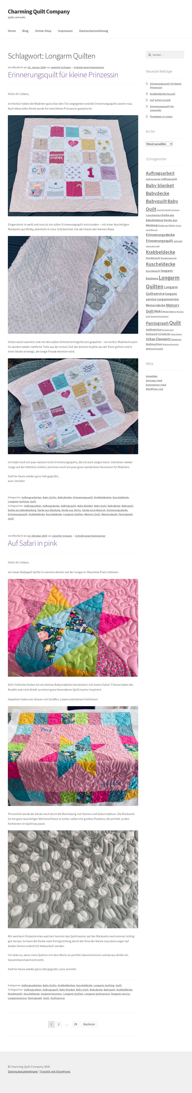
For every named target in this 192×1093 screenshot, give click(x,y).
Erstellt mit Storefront (55, 1071)
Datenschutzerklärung (93, 31)
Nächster (89, 1024)
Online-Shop (43, 31)
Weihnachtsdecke (171, 344)
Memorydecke (109, 514)
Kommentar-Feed (156, 384)
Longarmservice (17, 998)
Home (12, 31)
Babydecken (65, 497)
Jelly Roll (177, 241)
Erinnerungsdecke (117, 510)
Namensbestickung (159, 316)
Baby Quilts (49, 497)
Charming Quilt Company (39, 11)
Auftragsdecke (51, 505)
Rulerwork (152, 334)
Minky (158, 311)
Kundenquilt (15, 993)
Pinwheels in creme (161, 116)
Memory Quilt (92, 514)
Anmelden (152, 376)
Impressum (65, 31)
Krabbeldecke (37, 514)
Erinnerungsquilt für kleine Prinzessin (63, 74)
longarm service (120, 993)
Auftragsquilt (68, 505)
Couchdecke (153, 215)
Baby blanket (85, 505)
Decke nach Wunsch (93, 510)
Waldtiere (176, 339)
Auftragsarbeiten (31, 497)
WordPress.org (154, 389)
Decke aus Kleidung (49, 510)
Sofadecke (164, 334)
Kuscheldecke (121, 497)
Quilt (33, 501)
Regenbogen (168, 330)
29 (75, 1024)
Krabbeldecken (102, 497)
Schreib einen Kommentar (89, 67)
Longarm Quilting (18, 501)
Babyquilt (127, 505)
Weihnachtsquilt (154, 348)
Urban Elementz (158, 339)
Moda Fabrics (169, 311)
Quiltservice (57, 998)
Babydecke (114, 505)
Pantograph (126, 514)
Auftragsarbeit (32, 505)
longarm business (51, 993)
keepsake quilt (153, 246)
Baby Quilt (100, 505)
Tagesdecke (176, 334)
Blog (25, 31)
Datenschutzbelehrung (23, 1071)
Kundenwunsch (169, 258)
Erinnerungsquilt (83, 497)
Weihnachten (154, 344)
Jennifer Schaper (61, 67)
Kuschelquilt (153, 271)
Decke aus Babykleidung (22, 510)
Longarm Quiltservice (97, 993)
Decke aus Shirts (71, 510)
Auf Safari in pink (32, 543)
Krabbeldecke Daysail (162, 93)
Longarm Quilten (73, 514)
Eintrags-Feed (154, 380)
